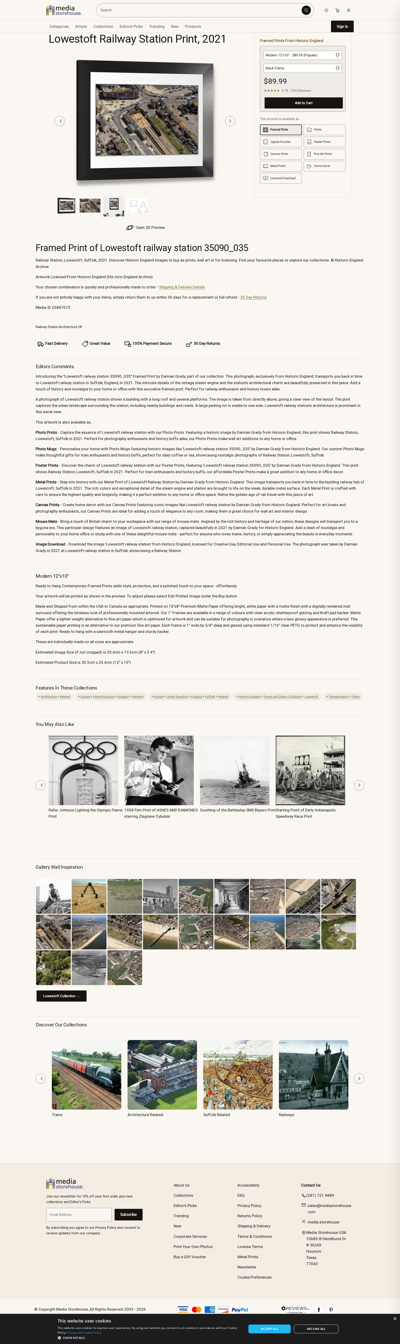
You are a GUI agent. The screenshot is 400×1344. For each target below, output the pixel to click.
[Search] (306, 10)
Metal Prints (248, 1257)
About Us (182, 1185)
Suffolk (210, 696)
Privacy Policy (249, 1205)
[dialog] (200, 1329)
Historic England (249, 696)
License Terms (250, 1246)
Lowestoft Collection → (61, 996)
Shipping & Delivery (254, 1226)
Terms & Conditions (255, 1236)
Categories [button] (59, 26)
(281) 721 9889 (320, 1195)
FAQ (241, 1195)
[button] (149, 1338)
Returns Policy (250, 1215)
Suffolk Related (216, 1114)
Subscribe (128, 1214)
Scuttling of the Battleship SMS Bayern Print (238, 810)
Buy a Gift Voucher (190, 1257)
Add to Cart (303, 103)
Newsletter (247, 1267)
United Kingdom (104, 696)
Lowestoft (311, 696)
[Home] (67, 10)
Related (65, 696)
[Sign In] (349, 10)
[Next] (230, 121)
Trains (355, 696)
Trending (157, 26)
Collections (103, 26)
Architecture (49, 696)
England (123, 696)
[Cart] (337, 10)
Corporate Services (190, 1236)
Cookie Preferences (255, 1277)
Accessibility (248, 1185)
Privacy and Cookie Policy (84, 1332)
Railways (138, 696)
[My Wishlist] (326, 10)
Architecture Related (145, 1114)
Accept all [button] (269, 1329)
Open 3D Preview (150, 227)
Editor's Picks (131, 26)
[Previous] (60, 121)
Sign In (342, 26)
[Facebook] (319, 1312)
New (175, 26)
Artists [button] (81, 26)
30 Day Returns (253, 297)
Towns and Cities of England (282, 696)
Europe (85, 696)
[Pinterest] (331, 1312)
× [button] (395, 1319)
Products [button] (193, 26)
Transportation (338, 696)
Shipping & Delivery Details (182, 287)
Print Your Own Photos (193, 1246)
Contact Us (311, 1185)
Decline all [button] (316, 1329)
